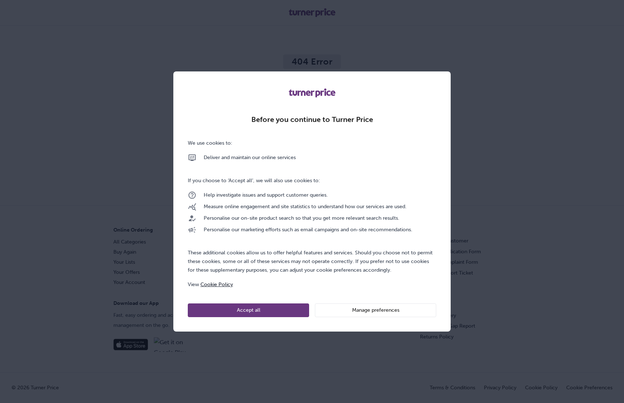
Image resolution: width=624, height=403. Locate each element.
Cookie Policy (216, 284)
